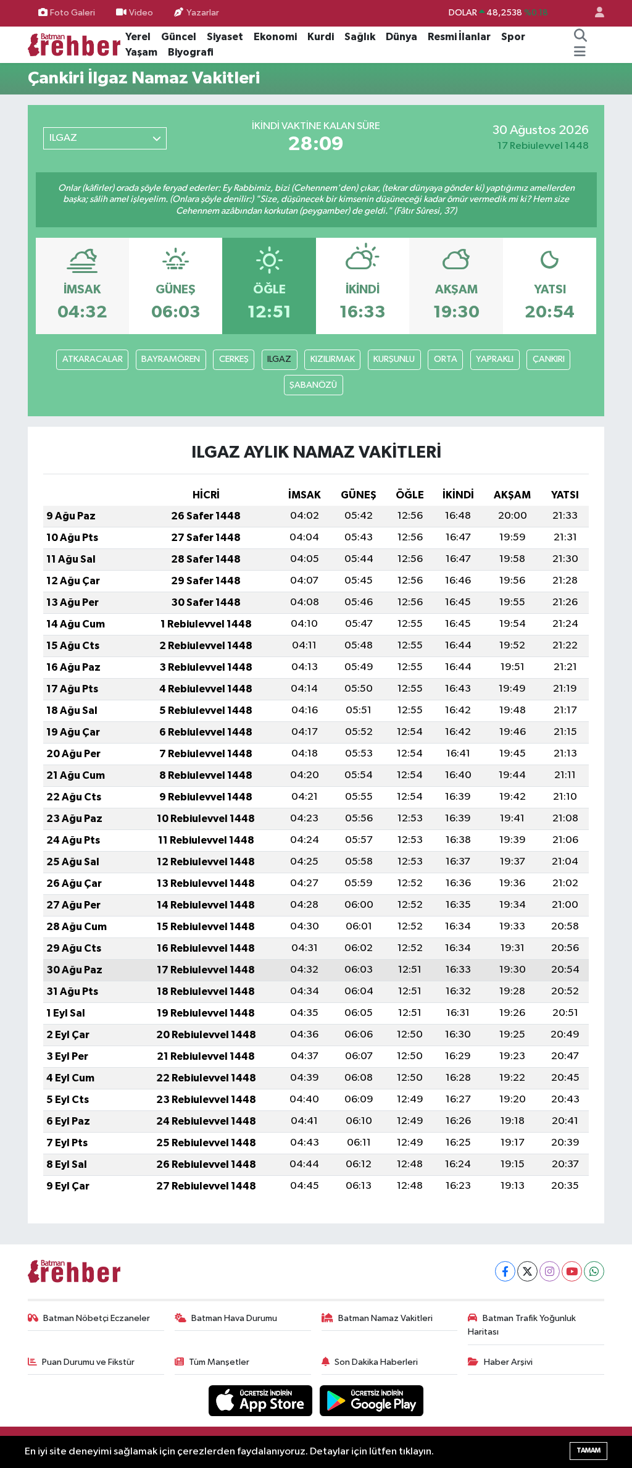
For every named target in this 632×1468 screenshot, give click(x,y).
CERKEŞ (234, 359)
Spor (513, 36)
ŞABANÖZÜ (313, 385)
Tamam (588, 1450)
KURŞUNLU (394, 359)
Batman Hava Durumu (234, 1318)
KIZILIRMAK (332, 359)
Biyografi (191, 52)
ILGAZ (279, 359)
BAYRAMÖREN (170, 359)
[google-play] (371, 1400)
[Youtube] (572, 1271)
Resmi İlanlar (459, 36)
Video (141, 12)
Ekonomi (275, 36)
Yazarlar (202, 12)
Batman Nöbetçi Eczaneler (96, 1318)
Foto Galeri (72, 12)
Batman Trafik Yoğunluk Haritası (522, 1325)
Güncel (178, 36)
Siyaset (225, 36)
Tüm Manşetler (219, 1362)
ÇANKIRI (549, 359)
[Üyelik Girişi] (594, 13)
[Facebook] (505, 1271)
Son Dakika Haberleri (376, 1362)
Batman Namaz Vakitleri (385, 1318)
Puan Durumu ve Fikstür (88, 1362)
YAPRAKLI (495, 359)
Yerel (138, 36)
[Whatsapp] (594, 1271)
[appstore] (261, 1400)
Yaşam (141, 52)
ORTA (445, 359)
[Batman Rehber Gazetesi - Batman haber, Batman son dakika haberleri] (74, 44)
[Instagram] (549, 1271)
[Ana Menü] (580, 52)
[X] (527, 1271)
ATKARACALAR (92, 359)
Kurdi (320, 36)
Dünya (401, 36)
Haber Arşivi (508, 1362)
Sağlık (359, 36)
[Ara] (580, 37)
